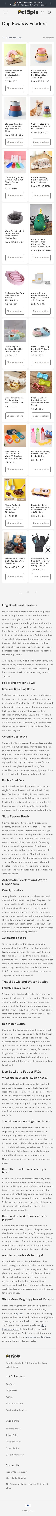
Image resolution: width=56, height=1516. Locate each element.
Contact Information (15, 1454)
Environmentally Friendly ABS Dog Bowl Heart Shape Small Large (39, 74)
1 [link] (20, 591)
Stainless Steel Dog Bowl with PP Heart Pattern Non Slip (40, 349)
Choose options (15, 88)
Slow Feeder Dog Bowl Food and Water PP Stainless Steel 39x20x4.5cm (14, 455)
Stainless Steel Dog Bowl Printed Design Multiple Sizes (40, 126)
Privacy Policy (12, 1448)
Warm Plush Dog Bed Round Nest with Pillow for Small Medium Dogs (14, 234)
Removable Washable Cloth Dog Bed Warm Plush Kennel (15, 560)
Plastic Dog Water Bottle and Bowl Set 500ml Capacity (14, 349)
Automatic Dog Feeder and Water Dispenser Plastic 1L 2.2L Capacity (40, 296)
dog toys (18, 1313)
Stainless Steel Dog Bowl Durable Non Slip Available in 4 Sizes (14, 127)
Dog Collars (11, 1390)
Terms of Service (13, 1441)
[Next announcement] (51, 4)
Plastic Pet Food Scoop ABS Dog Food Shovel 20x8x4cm (12, 508)
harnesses (46, 1337)
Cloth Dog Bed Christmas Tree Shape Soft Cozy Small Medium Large (40, 243)
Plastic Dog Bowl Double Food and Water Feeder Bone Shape (40, 401)
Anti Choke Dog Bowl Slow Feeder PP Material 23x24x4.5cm (15, 296)
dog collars (30, 1337)
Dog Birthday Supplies (16, 1410)
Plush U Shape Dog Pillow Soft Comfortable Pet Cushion (13, 74)
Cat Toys (10, 1397)
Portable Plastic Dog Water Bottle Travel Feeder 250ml (40, 453)
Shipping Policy (13, 1428)
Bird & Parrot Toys (14, 1403)
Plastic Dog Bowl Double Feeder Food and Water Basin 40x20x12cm (40, 508)
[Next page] (36, 592)
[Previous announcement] (5, 4)
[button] (6, 12)
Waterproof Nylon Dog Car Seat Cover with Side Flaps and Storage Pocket (40, 562)
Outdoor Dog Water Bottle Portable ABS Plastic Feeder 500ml (14, 181)
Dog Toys (10, 1384)
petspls (31, 1511)
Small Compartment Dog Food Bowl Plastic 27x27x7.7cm (14, 400)
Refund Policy (12, 1435)
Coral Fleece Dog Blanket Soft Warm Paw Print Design (39, 179)
